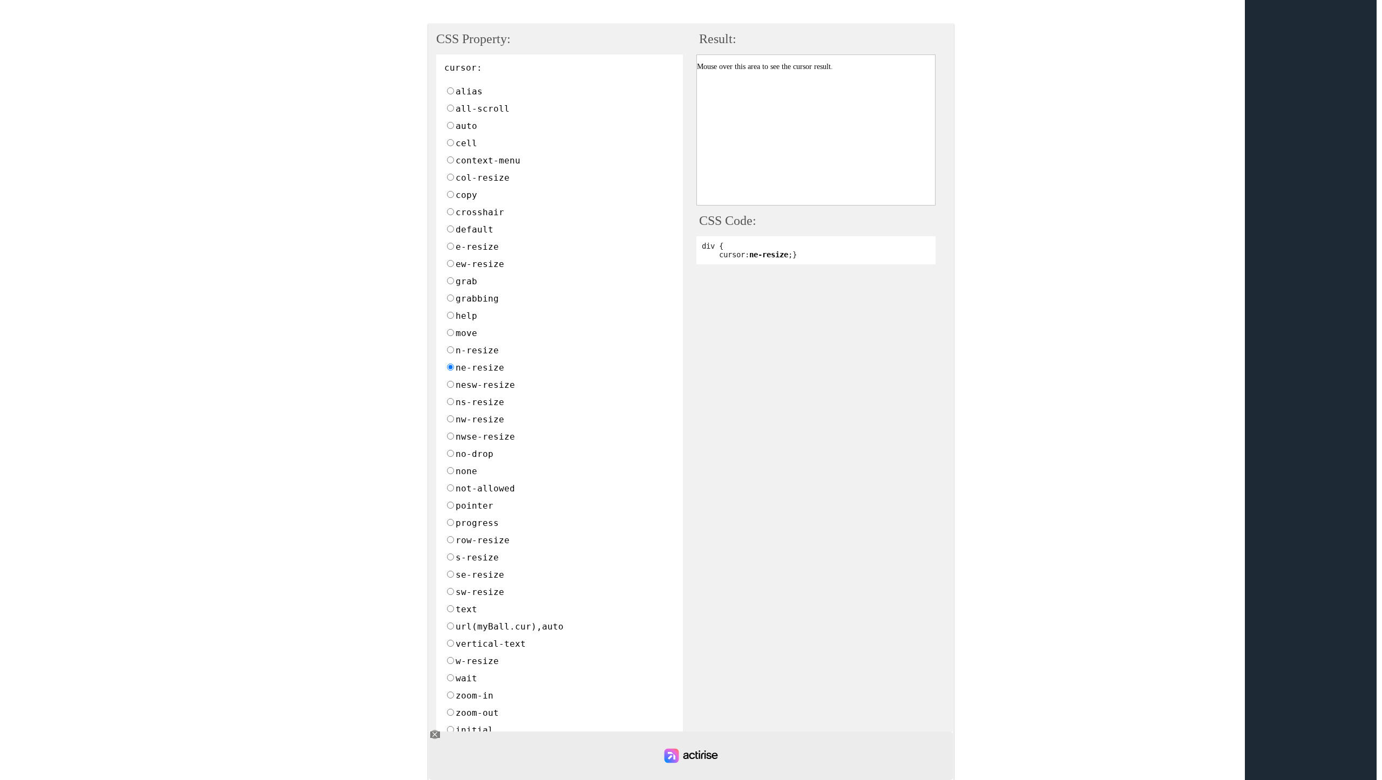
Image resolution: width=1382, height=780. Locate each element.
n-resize (477, 350)
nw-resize (480, 419)
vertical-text (491, 644)
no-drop (474, 454)
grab (466, 281)
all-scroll (483, 109)
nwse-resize (485, 437)
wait (466, 678)
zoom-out (477, 713)
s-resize (477, 557)
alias (469, 91)
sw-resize (480, 592)
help (466, 316)
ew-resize (480, 264)
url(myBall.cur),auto (510, 626)
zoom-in (474, 695)
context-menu (488, 160)
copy (466, 195)
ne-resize (480, 367)
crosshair (480, 212)
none (466, 471)
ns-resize (480, 402)
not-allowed (485, 488)
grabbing (477, 298)
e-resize (477, 247)
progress (477, 523)
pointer (474, 506)
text (466, 609)
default (474, 229)
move (466, 333)
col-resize (483, 178)
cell (466, 143)
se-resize (480, 575)
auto (466, 126)
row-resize (483, 540)
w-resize (477, 661)
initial (474, 730)
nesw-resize (485, 385)
